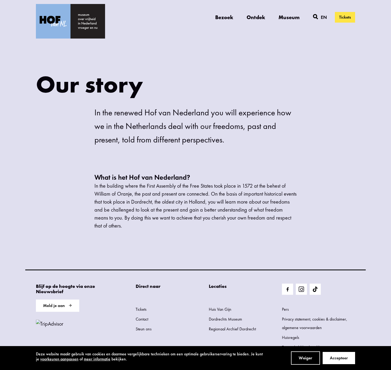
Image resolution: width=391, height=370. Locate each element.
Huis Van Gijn (220, 309)
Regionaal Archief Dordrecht (232, 329)
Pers (285, 309)
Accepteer (339, 358)
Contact (142, 319)
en (324, 17)
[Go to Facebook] (287, 289)
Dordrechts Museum (225, 319)
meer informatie (97, 359)
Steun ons (144, 329)
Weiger (305, 358)
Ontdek (256, 17)
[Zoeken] (315, 17)
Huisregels (290, 337)
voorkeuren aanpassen (59, 359)
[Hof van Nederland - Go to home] (53, 21)
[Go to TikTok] (315, 289)
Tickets (345, 17)
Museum (289, 17)
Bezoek (224, 17)
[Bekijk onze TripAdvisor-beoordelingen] (49, 323)
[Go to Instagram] (301, 289)
